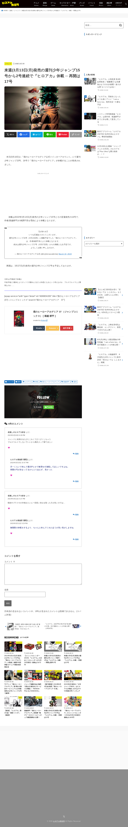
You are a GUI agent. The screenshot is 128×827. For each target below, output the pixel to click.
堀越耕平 (66, 382)
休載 (36, 382)
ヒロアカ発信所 (59, 821)
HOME (6, 10)
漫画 (11, 10)
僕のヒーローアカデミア (50, 382)
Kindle (39, 328)
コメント (9, 562)
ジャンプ (17, 10)
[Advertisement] (43, 39)
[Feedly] (48, 407)
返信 (76, 454)
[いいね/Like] (9, 448)
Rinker (43, 320)
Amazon (52, 328)
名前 (6, 590)
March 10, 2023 (65, 254)
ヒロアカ (28, 382)
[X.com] (126, 4)
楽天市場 (66, 328)
